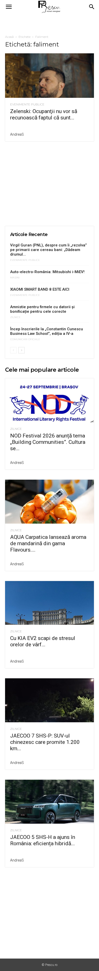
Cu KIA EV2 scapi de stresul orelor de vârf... (42, 641)
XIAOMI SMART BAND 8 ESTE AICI (39, 289)
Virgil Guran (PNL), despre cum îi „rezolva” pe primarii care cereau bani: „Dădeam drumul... (48, 250)
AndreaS (17, 134)
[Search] (92, 7)
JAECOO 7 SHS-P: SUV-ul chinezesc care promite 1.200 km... (45, 742)
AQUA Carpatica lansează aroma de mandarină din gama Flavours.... (48, 543)
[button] (9, 7)
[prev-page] (13, 350)
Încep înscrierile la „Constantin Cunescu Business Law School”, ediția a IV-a (46, 331)
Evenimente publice (27, 104)
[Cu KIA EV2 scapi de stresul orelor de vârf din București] (49, 603)
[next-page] (21, 350)
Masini (15, 277)
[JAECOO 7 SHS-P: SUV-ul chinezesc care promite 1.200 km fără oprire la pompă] (49, 700)
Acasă (9, 37)
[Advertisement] (49, 22)
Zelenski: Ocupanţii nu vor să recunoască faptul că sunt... (43, 114)
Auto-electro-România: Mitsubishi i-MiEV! (47, 272)
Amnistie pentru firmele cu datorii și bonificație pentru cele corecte (42, 309)
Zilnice (15, 317)
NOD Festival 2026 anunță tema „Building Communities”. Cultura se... (47, 442)
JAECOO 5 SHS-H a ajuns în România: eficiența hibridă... (42, 840)
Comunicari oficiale (25, 339)
